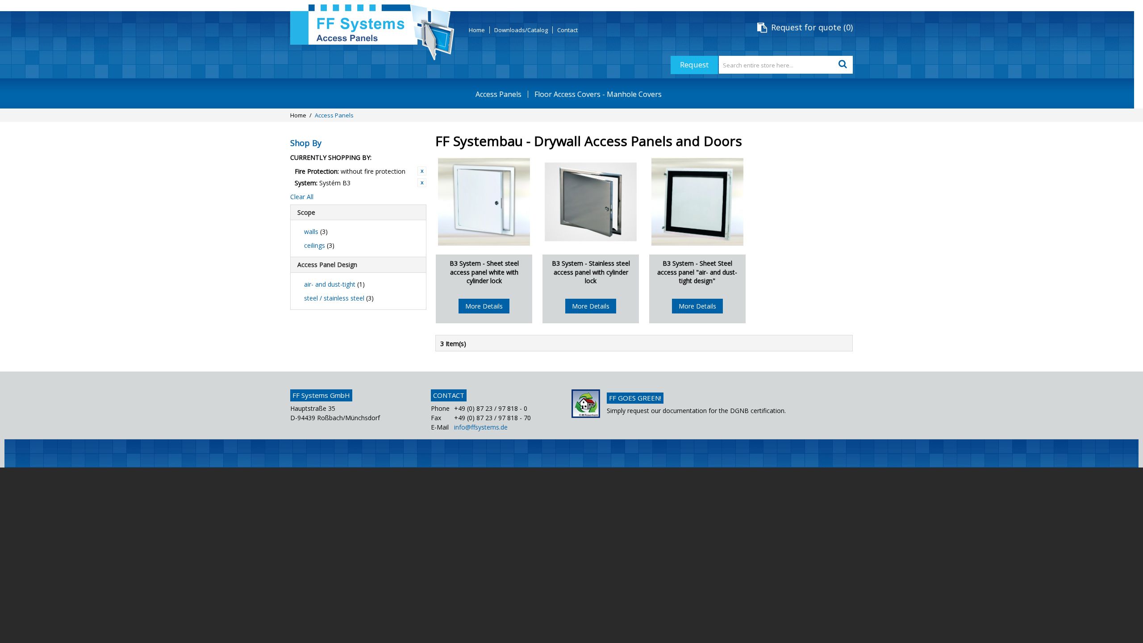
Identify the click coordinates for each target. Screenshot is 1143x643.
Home (477, 29)
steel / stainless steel (339, 298)
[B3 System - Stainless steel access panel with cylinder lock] (590, 202)
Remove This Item (421, 171)
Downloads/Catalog (521, 29)
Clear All (301, 196)
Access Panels (498, 94)
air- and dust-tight (334, 284)
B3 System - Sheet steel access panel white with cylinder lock (484, 272)
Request (694, 64)
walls (316, 231)
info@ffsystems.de (481, 427)
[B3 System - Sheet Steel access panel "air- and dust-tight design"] (697, 202)
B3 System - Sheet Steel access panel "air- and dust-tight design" (697, 272)
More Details (484, 306)
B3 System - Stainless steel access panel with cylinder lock (591, 272)
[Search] (844, 65)
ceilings (319, 245)
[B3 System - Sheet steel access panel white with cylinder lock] (484, 202)
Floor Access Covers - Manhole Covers (598, 94)
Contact (567, 29)
